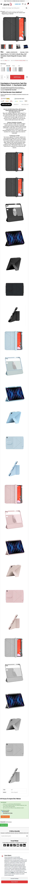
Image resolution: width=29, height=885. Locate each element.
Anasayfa (3, 11)
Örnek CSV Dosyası (5, 816)
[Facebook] (4, 845)
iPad (10, 11)
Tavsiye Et (16, 104)
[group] (14, 29)
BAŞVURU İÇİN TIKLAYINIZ (10, 89)
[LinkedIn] (24, 845)
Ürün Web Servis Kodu (7, 813)
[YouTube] (17, 845)
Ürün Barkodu (6, 811)
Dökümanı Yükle (4, 825)
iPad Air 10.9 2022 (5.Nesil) (18, 11)
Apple (7, 11)
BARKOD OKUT (18, 4)
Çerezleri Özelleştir (14, 878)
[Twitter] (8, 845)
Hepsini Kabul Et (14, 881)
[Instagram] (11, 845)
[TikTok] (14, 845)
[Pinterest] (21, 845)
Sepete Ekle (17, 77)
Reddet (12, 872)
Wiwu (2, 52)
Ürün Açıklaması (6, 104)
